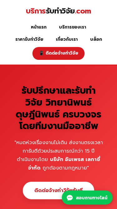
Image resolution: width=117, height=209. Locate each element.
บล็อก (96, 39)
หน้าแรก (38, 27)
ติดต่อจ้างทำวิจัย (58, 53)
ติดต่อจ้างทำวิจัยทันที (58, 190)
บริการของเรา (72, 27)
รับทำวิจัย (58, 11)
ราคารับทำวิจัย (29, 39)
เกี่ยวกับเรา (67, 39)
